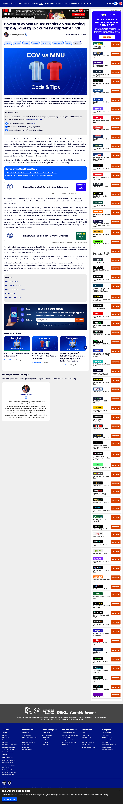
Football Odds (46, 733)
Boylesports (58, 43)
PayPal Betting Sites (107, 740)
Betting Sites (49, 3)
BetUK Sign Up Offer (7, 767)
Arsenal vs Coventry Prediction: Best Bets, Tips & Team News (44, 356)
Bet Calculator (76, 3)
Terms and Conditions (8, 749)
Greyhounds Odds (47, 735)
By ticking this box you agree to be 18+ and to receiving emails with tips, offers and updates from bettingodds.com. (61, 325)
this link (33, 123)
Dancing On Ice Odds (88, 742)
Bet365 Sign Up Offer (7, 762)
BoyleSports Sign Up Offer (9, 772)
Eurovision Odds (86, 740)
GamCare (81, 717)
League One (25, 745)
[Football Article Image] (17, 343)
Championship (26, 735)
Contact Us (5, 737)
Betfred (35, 43)
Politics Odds (85, 735)
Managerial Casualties (68, 740)
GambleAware (88, 717)
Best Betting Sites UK (107, 733)
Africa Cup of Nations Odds (29, 737)
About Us (4, 733)
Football (26, 3)
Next (85, 347)
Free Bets (34, 3)
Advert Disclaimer (116, 10)
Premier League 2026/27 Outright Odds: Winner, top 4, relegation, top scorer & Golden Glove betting (72, 357)
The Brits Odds (86, 745)
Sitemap (4, 754)
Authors (4, 735)
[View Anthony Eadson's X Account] (26, 34)
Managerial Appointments (69, 742)
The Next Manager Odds (68, 733)
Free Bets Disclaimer (7, 752)
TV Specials (85, 733)
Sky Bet (8, 43)
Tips (19, 3)
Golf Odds (45, 742)
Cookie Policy (6, 742)
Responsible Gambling (8, 747)
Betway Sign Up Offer (8, 774)
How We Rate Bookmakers (9, 745)
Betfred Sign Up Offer (7, 770)
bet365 (17, 43)
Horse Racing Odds (47, 740)
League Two (25, 747)
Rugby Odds (45, 745)
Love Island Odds (86, 737)
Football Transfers (27, 749)
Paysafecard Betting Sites (109, 745)
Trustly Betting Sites (107, 737)
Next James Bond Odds (88, 747)
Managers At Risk (66, 737)
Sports (58, 3)
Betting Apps (105, 735)
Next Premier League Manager (70, 735)
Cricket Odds (45, 737)
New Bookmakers (106, 742)
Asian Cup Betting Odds (28, 742)
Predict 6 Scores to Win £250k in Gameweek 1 (16, 354)
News (41, 3)
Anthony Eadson (18, 35)
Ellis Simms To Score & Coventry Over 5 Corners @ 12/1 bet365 (30, 175)
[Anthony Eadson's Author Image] (26, 389)
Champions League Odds (29, 740)
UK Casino (87, 3)
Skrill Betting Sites (106, 747)
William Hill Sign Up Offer (8, 765)
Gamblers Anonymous (99, 717)
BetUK (68, 43)
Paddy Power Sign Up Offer (9, 760)
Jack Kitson (9, 360)
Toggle (115, 3)
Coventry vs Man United (34, 119)
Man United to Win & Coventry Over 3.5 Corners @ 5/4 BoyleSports (32, 173)
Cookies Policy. (102, 795)
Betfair (26, 43)
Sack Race (66, 3)
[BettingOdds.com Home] (9, 3)
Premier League (26, 733)
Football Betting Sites (107, 749)
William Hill (45, 43)
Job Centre (65, 745)
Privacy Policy (6, 740)
